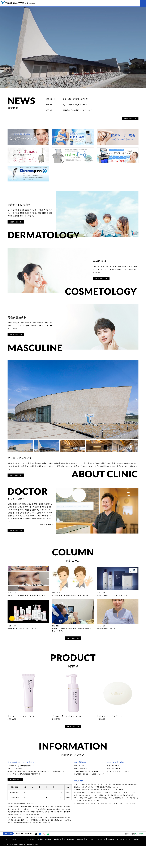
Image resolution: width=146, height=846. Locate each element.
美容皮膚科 (57, 839)
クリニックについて (17, 839)
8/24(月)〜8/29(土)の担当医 (75, 99)
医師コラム (101, 839)
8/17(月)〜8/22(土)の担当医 (75, 104)
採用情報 (111, 839)
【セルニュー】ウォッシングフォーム (66, 716)
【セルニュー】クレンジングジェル (21, 716)
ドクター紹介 (30, 839)
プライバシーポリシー (124, 839)
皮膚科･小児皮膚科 (44, 839)
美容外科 (80, 839)
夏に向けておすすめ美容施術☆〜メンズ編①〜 (70, 595)
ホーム (5, 839)
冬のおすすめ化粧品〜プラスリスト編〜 (23, 629)
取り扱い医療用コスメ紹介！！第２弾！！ (113, 595)
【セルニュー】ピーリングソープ (109, 716)
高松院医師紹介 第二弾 (106, 629)
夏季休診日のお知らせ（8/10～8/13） (79, 110)
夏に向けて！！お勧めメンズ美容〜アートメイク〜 (27, 595)
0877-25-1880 (17, 768)
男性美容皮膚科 (69, 839)
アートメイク (90, 839)
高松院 (136, 839)
